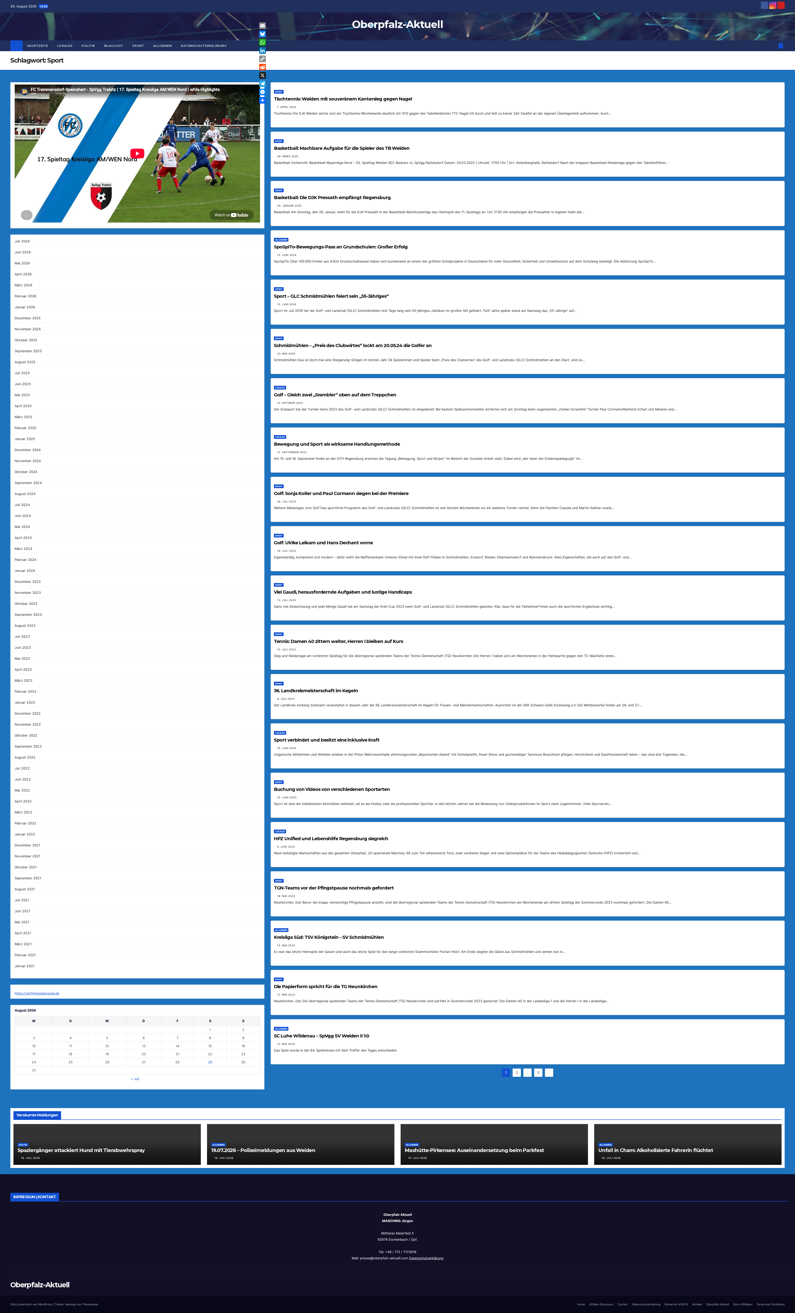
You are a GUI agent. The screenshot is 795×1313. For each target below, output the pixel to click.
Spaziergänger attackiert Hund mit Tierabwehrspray (81, 1150)
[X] (262, 75)
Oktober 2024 (26, 472)
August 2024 (25, 494)
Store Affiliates (742, 1304)
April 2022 (23, 801)
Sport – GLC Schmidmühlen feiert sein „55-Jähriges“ (331, 296)
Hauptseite (37, 46)
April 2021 (23, 933)
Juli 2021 (22, 900)
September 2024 (28, 483)
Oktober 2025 (26, 340)
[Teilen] (262, 100)
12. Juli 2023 (286, 649)
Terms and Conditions (770, 1304)
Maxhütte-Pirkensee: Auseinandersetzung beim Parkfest (474, 1150)
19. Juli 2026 (30, 1157)
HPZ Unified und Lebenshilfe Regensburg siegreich (331, 838)
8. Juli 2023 (286, 698)
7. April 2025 (286, 107)
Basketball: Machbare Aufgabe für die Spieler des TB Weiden (342, 148)
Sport (138, 46)
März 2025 (23, 417)
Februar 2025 (25, 428)
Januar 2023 (25, 702)
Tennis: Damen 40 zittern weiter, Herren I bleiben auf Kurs (338, 641)
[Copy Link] (262, 59)
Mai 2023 (22, 658)
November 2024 (28, 461)
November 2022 (28, 724)
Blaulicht (113, 46)
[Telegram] (262, 84)
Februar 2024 (25, 560)
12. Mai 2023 (286, 994)
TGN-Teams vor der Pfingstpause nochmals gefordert (334, 888)
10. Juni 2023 (287, 797)
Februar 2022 (25, 823)
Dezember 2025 (28, 318)
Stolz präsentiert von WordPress (31, 1304)
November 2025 (28, 329)
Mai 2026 (22, 263)
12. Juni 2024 (286, 255)
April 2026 (23, 274)
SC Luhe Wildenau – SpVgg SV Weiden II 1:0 (321, 1036)
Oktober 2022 (26, 735)
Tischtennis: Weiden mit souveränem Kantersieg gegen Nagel (343, 99)
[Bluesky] (262, 34)
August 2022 (25, 757)
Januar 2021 (24, 966)
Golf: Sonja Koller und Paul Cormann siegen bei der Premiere (341, 493)
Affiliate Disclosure (601, 1304)
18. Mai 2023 (286, 896)
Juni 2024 (23, 516)
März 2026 (23, 285)
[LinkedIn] (262, 50)
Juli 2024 (22, 505)
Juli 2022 (22, 768)
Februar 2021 (25, 955)
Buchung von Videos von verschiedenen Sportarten (332, 789)
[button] (774, 46)
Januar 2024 (25, 571)
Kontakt (697, 1304)
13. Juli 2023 (286, 600)
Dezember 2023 (28, 582)
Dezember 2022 (28, 713)
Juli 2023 (22, 636)
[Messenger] (262, 92)
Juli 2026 (22, 241)
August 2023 (25, 625)
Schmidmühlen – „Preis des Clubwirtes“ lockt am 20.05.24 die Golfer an (353, 345)
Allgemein (162, 46)
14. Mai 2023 (286, 945)
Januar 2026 (25, 307)
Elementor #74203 (676, 1304)
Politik (88, 46)
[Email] (262, 26)
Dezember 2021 (27, 845)
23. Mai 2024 (286, 353)
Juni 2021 (22, 911)
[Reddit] (262, 67)
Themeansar (90, 1304)
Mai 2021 (22, 922)
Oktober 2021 (26, 867)
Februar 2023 (25, 691)
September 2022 (28, 746)
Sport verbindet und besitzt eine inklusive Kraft (326, 740)
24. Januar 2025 (289, 205)
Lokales (65, 46)
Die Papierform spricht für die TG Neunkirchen (326, 986)
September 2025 (28, 351)
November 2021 (27, 856)
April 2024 (23, 538)
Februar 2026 (25, 296)
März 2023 (23, 680)
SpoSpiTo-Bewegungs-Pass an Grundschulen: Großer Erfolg (341, 247)
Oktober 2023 (26, 603)
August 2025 (25, 362)
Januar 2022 (25, 834)
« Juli (135, 1079)
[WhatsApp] (262, 42)
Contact (623, 1304)
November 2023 (28, 593)
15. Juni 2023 (286, 748)
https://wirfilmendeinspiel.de (37, 993)
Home (581, 1304)
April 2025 (23, 406)
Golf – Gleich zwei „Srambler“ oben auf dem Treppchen (335, 395)
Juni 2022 (23, 779)
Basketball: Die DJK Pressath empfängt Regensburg (332, 197)
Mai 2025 (22, 395)
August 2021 (25, 889)
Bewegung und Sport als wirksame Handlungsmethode (337, 444)
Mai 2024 (22, 527)
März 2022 (23, 812)
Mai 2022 (22, 790)
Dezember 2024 (28, 450)
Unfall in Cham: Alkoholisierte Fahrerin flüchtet (655, 1150)
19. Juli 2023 (286, 550)
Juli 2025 (22, 373)
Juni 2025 (23, 384)
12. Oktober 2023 (290, 402)
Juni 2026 (23, 252)
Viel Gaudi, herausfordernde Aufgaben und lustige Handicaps (343, 592)
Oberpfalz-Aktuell (397, 24)
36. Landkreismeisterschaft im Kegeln (316, 690)
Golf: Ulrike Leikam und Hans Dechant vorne (323, 543)
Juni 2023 (23, 647)
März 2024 (23, 549)
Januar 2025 (25, 439)
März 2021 (23, 944)
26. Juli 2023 (286, 501)
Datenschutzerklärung (203, 46)
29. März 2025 (287, 156)
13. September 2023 (292, 452)
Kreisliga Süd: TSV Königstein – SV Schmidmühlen (329, 937)
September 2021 (28, 878)
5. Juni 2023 (286, 846)
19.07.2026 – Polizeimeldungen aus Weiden (263, 1150)
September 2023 (28, 614)
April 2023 (23, 669)
